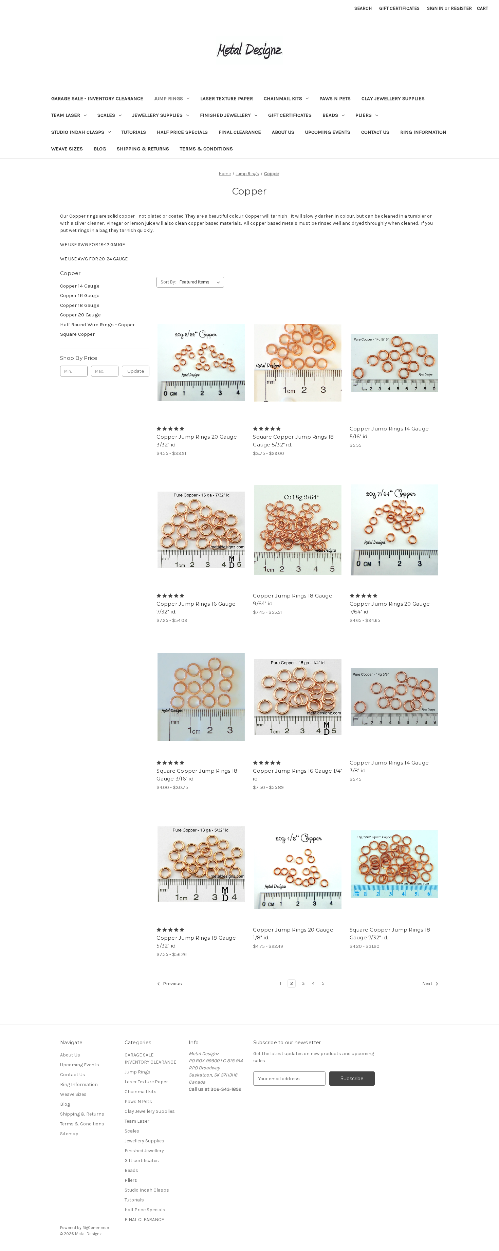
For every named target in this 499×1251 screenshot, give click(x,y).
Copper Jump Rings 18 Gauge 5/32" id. (196, 942)
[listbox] (201, 282)
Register (461, 8)
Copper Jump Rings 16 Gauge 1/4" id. (297, 775)
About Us (283, 132)
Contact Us (375, 132)
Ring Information (423, 132)
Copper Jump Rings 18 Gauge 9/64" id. (292, 599)
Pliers (363, 115)
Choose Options (201, 375)
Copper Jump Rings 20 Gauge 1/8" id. (293, 933)
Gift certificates (290, 115)
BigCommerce (95, 1227)
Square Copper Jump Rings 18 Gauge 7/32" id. (390, 933)
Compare (199, 363)
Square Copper (77, 334)
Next (427, 984)
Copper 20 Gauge (80, 315)
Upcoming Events (327, 132)
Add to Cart (394, 375)
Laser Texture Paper (226, 98)
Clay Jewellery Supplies (393, 98)
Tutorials (134, 132)
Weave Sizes (67, 149)
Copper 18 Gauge (79, 305)
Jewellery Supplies (157, 115)
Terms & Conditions (206, 149)
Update (135, 371)
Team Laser (65, 115)
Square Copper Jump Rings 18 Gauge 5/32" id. (293, 441)
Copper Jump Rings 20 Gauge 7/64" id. (390, 608)
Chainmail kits (283, 98)
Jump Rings (168, 98)
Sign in (435, 8)
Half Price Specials (182, 132)
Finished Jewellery (225, 115)
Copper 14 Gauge (79, 286)
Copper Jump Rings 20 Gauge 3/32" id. (196, 441)
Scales (106, 115)
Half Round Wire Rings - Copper (97, 324)
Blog (100, 149)
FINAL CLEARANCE (240, 132)
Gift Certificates (399, 8)
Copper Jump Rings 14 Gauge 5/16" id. (389, 432)
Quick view (195, 350)
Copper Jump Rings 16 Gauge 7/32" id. (196, 608)
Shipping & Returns (143, 149)
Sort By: (168, 281)
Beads (330, 115)
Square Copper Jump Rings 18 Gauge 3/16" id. (196, 775)
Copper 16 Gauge (79, 295)
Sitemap (69, 1134)
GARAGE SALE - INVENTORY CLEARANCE (97, 98)
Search (363, 8)
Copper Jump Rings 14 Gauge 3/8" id (389, 766)
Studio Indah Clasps (77, 132)
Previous (172, 984)
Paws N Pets (335, 98)
